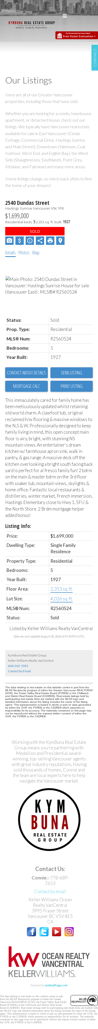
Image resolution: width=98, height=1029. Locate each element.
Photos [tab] (24, 252)
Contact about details (26, 372)
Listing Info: (18, 526)
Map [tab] (35, 252)
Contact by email (50, 891)
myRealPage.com (56, 985)
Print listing (72, 386)
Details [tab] (10, 252)
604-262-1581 (18, 666)
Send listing (71, 372)
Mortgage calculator (26, 386)
